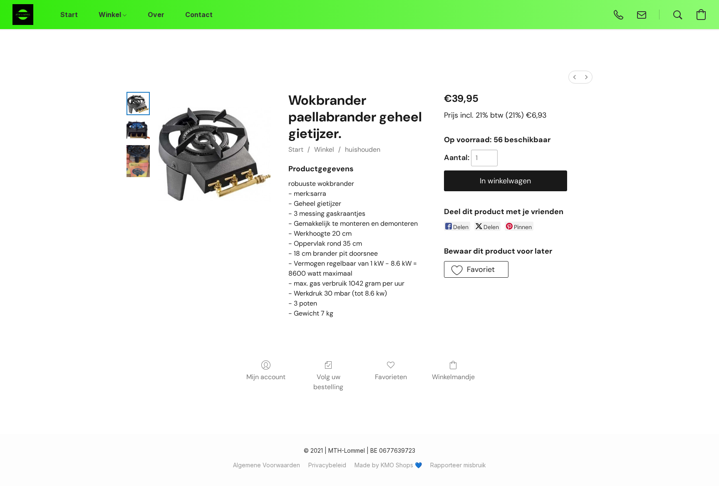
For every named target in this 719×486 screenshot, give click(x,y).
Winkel (324, 149)
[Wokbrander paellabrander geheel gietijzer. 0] (138, 103)
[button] (22, 14)
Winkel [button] (111, 14)
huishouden (362, 149)
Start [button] (69, 14)
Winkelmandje (453, 377)
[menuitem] (574, 77)
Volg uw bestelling (328, 382)
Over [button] (156, 14)
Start (295, 149)
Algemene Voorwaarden (266, 465)
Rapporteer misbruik (458, 465)
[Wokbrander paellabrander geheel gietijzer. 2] (138, 161)
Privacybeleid (327, 465)
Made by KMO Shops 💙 (388, 465)
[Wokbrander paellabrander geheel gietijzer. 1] (138, 130)
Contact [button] (199, 14)
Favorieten (391, 377)
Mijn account (265, 377)
